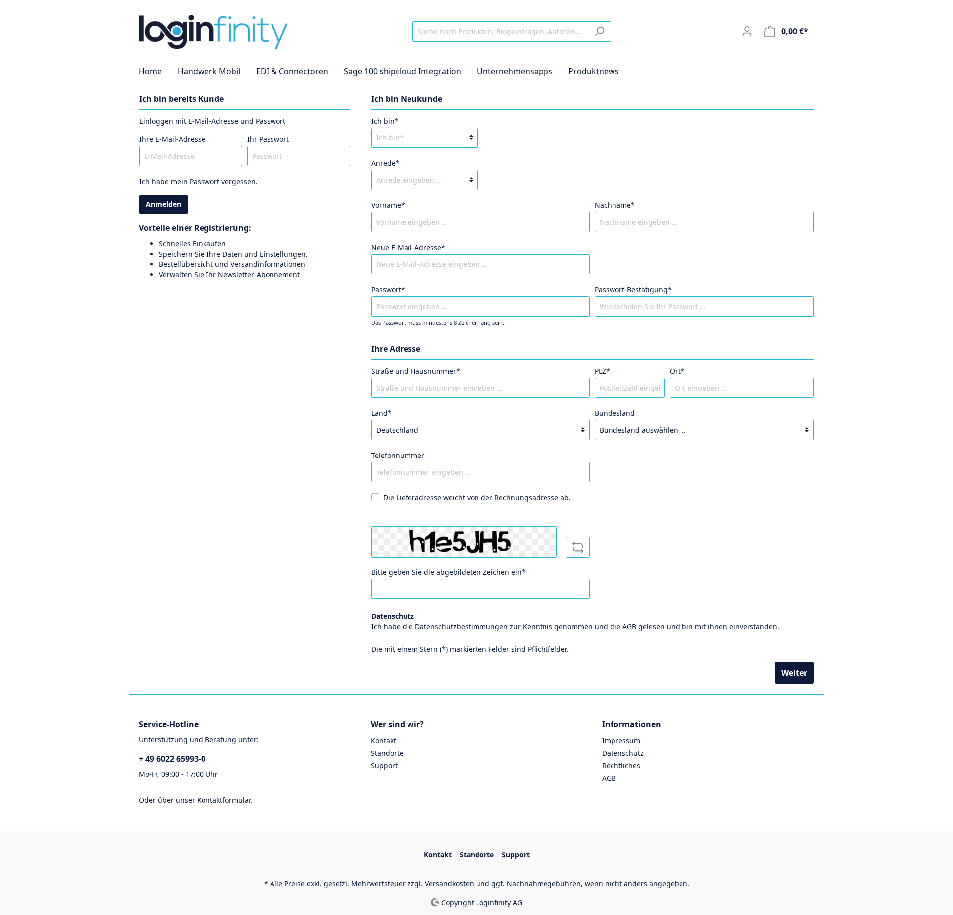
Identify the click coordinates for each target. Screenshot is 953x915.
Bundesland (615, 413)
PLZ (602, 371)
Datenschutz (623, 753)
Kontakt (383, 740)
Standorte (387, 753)
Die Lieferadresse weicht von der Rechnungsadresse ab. (477, 497)
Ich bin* (385, 121)
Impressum (621, 740)
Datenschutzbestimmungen (461, 626)
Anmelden (163, 204)
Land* (381, 413)
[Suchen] (599, 31)
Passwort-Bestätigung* (633, 289)
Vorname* (388, 205)
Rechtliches (621, 765)
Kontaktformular (224, 800)
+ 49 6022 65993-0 (172, 758)
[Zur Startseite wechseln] (213, 29)
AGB (629, 626)
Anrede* (385, 163)
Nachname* (615, 205)
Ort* (677, 371)
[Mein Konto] (747, 31)
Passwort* (388, 289)
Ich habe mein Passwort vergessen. (198, 181)
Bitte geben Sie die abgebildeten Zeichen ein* (448, 572)
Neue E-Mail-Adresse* (408, 247)
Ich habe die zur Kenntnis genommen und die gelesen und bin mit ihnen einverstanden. (575, 626)
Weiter (794, 672)
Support (384, 765)
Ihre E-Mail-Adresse (172, 139)
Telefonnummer (397, 455)
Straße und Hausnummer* (415, 371)
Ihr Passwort (268, 139)
